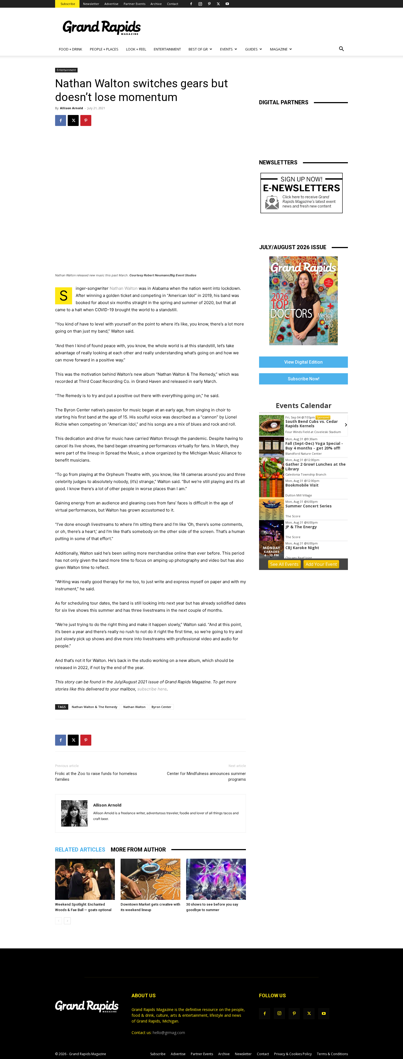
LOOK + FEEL (136, 49)
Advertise (111, 4)
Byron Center (161, 707)
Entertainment (66, 70)
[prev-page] (58, 920)
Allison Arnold (71, 108)
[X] (218, 4)
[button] (341, 49)
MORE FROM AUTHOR (138, 849)
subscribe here (152, 689)
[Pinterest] (209, 4)
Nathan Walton (124, 288)
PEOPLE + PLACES (104, 49)
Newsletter (91, 4)
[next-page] (67, 920)
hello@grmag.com (169, 1032)
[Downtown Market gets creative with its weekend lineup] (150, 879)
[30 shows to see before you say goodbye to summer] (216, 879)
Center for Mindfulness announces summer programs (206, 776)
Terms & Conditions (332, 1054)
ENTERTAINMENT (167, 49)
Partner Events (134, 4)
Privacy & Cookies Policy (293, 1054)
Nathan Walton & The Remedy (94, 707)
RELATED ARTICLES (80, 849)
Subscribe (68, 4)
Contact (172, 4)
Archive (156, 4)
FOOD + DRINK (70, 49)
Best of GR (198, 49)
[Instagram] (200, 4)
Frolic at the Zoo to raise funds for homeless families (96, 776)
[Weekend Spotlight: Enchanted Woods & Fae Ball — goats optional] (85, 879)
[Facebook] (191, 4)
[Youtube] (227, 4)
